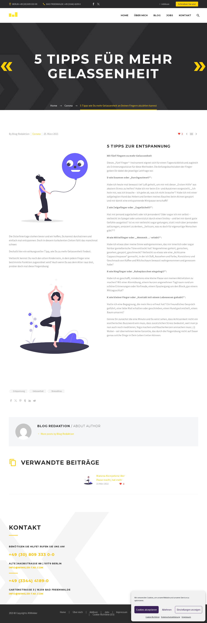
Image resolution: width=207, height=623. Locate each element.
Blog (157, 15)
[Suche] (198, 15)
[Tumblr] (25, 400)
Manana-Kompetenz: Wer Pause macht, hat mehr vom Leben (110, 479)
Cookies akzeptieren (146, 609)
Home (124, 15)
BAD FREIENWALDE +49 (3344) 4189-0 (63, 4)
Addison (165, 4)
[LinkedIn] (29, 400)
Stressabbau (56, 391)
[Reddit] (34, 400)
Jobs (169, 15)
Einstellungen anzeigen (188, 609)
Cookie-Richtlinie (152, 617)
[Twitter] (98, 4)
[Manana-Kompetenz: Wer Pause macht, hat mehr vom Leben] (89, 480)
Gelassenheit (38, 391)
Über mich (141, 15)
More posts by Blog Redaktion (57, 433)
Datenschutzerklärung (170, 617)
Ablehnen (167, 609)
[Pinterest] (20, 400)
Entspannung (19, 391)
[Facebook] (93, 4)
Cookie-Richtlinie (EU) (103, 614)
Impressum (186, 617)
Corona (37, 133)
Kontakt (185, 15)
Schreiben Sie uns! (187, 4)
